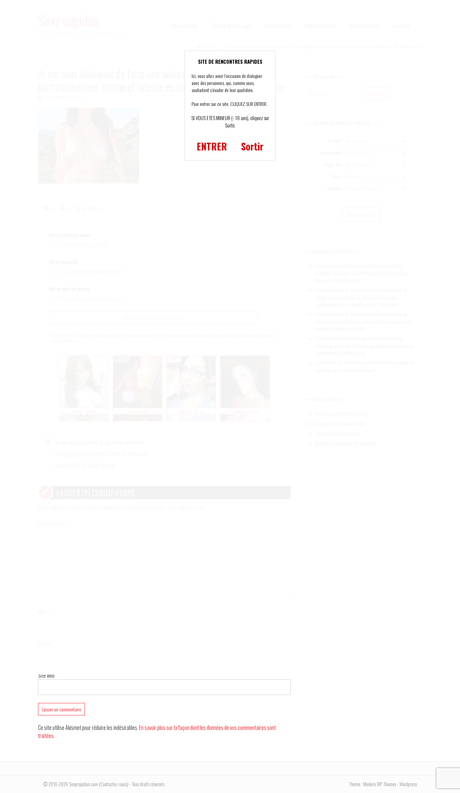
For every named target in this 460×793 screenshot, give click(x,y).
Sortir (252, 146)
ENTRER (212, 146)
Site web (46, 675)
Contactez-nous (113, 784)
